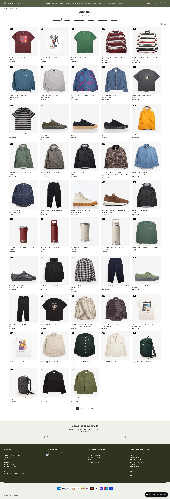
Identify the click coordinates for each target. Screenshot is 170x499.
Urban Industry (13, 495)
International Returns (95, 462)
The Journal (134, 455)
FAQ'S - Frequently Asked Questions (141, 469)
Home (5, 8)
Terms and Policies (85, 496)
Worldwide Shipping (94, 457)
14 (92, 408)
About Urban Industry (137, 453)
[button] (156, 24)
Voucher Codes (134, 466)
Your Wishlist (134, 457)
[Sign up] (123, 437)
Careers (132, 464)
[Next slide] (35, 41)
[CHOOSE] (34, 53)
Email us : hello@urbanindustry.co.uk (58, 453)
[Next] (95, 408)
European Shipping (94, 455)
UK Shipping (92, 453)
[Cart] (165, 3)
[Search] (156, 3)
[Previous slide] (12, 41)
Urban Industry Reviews (137, 460)
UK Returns (91, 460)
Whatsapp (52, 456)
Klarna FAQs (134, 471)
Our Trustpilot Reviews (137, 462)
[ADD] (34, 243)
